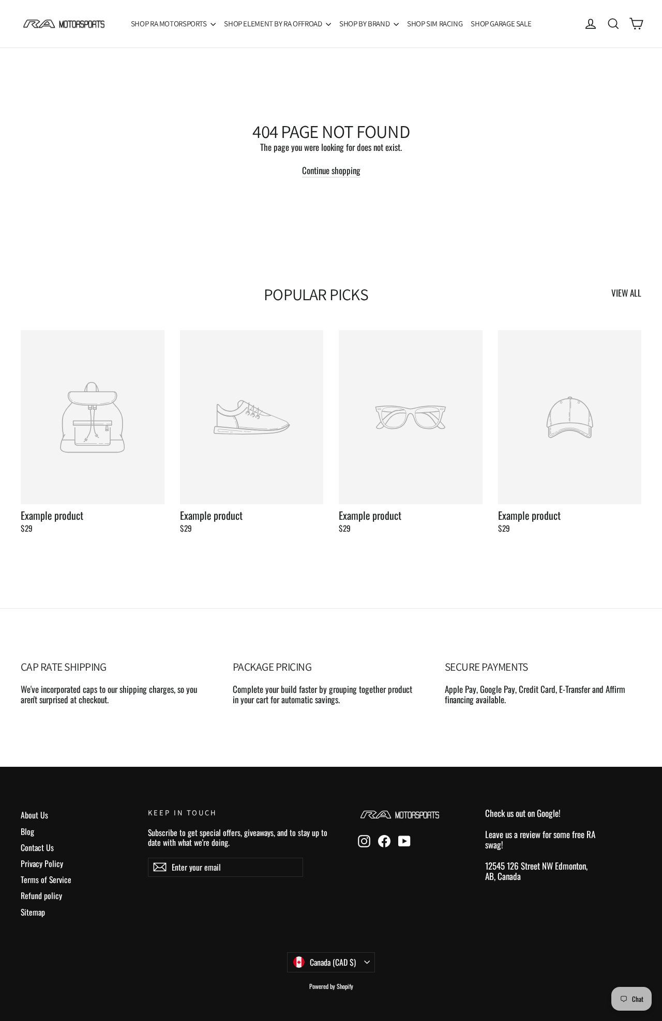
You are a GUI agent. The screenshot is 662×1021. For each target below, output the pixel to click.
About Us (34, 815)
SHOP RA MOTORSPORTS (169, 23)
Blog (27, 831)
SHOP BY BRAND (365, 23)
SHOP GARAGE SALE (501, 23)
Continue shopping (331, 170)
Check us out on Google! (523, 813)
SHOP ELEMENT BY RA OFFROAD (273, 23)
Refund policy (41, 895)
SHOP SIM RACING (434, 23)
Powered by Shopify (331, 986)
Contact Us (37, 847)
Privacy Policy (42, 863)
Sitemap (33, 912)
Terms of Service (46, 879)
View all (626, 292)
